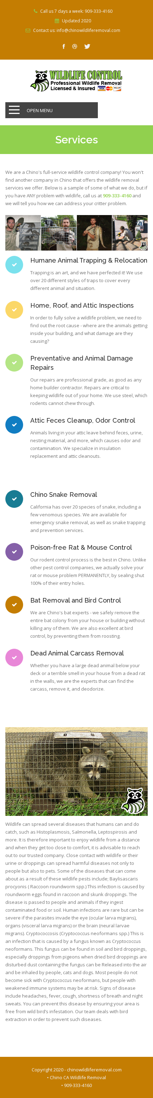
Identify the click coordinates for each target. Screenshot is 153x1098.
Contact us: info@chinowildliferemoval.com (76, 30)
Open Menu (40, 110)
